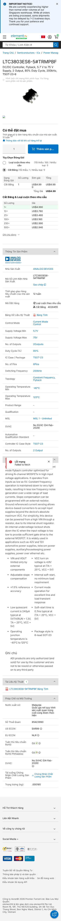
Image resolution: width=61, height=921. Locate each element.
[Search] (55, 44)
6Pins (36, 364)
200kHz (37, 370)
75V (35, 337)
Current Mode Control (40, 323)
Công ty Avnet (10, 899)
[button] (5, 37)
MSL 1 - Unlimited (42, 418)
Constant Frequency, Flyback (44, 378)
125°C (36, 397)
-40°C (36, 388)
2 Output (38, 450)
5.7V (35, 330)
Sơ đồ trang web (45, 878)
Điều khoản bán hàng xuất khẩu (18, 878)
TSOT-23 (38, 357)
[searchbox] (28, 44)
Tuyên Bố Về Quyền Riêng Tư (17, 870)
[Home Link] (25, 37)
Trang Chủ (8, 52)
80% (35, 350)
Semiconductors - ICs (28, 52)
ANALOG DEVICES (43, 269)
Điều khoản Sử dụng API (15, 882)
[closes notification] (57, 4)
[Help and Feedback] (54, 914)
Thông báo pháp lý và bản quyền (19, 874)
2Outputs (38, 344)
